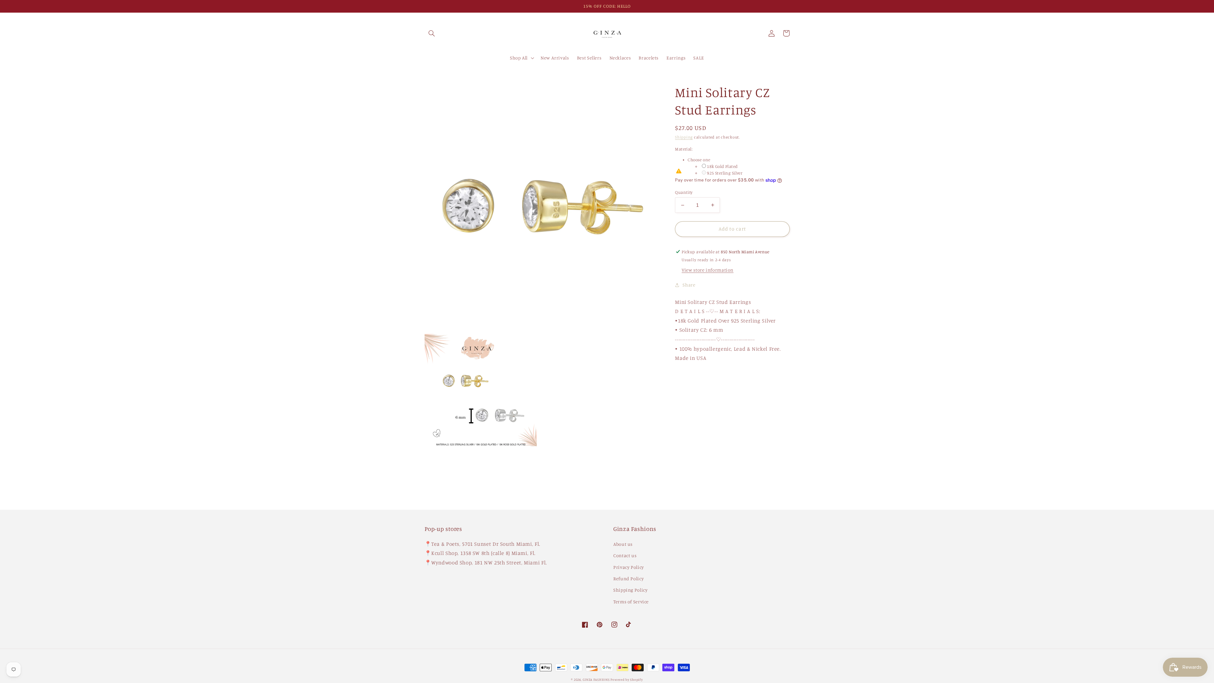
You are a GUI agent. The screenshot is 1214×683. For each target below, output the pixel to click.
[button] (432, 33)
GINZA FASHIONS (596, 679)
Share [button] (689, 284)
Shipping (684, 137)
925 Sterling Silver (724, 172)
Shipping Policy (630, 590)
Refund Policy (628, 578)
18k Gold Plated (722, 166)
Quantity (683, 192)
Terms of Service (631, 601)
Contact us (624, 555)
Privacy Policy (628, 567)
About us (623, 544)
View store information (707, 270)
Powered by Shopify (626, 679)
